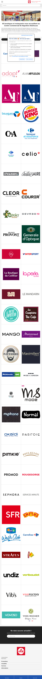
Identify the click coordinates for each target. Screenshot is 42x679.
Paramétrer (21, 59)
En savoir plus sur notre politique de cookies (20, 56)
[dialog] (21, 48)
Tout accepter (29, 59)
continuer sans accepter (26, 35)
